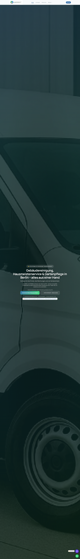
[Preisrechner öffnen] (77, 551)
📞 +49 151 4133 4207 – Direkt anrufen (50, 292)
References (44, 2)
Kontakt (68, 2)
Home (32, 2)
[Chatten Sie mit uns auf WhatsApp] (77, 556)
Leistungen (37, 2)
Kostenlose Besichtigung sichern (30, 292)
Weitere (49, 2)
